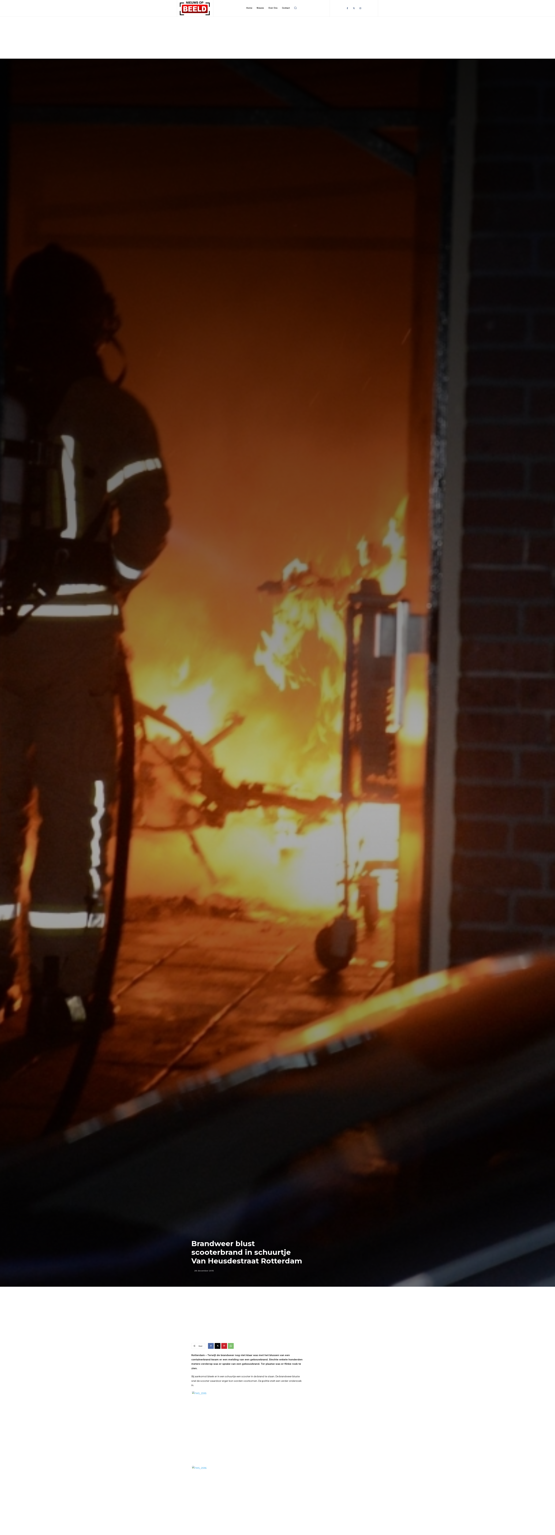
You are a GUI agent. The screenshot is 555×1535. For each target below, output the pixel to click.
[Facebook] (347, 8)
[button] (295, 8)
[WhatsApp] (231, 1346)
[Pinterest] (224, 1346)
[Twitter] (353, 8)
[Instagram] (360, 8)
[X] (217, 1346)
